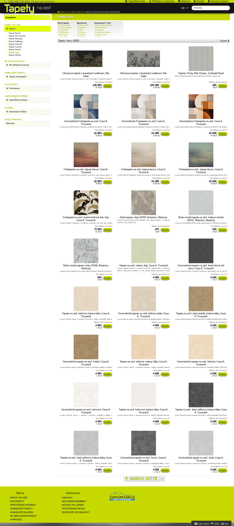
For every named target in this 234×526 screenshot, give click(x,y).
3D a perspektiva (104, 25)
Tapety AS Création (17, 36)
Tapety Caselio (15, 47)
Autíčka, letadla (103, 32)
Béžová (83, 27)
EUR (187, 8)
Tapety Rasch (15, 33)
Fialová (83, 32)
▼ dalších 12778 (141, 478)
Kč (183, 8)
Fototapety (14, 88)
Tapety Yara (14, 52)
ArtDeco (100, 30)
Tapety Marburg (15, 39)
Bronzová (84, 25)
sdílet (216, 523)
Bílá (81, 30)
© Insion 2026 (117, 524)
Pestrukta (64, 32)
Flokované (65, 25)
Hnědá (82, 35)
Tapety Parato (15, 50)
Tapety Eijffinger (16, 41)
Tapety (11, 29)
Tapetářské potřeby (17, 100)
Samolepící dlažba (17, 112)
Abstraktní (101, 27)
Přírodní (63, 35)
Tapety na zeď (18, 498)
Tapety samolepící (17, 77)
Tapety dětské (15, 55)
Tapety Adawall (15, 44)
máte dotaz (203, 523)
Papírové (64, 30)
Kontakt (67, 498)
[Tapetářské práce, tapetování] (122, 500)
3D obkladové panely (18, 65)
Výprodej (10, 123)
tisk (226, 523)
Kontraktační (66, 27)
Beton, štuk (102, 35)
